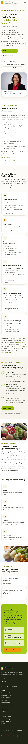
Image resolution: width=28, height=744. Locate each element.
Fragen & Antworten (6, 721)
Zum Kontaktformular (13, 650)
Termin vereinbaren (10, 50)
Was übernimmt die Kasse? (12, 413)
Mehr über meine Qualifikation (9, 161)
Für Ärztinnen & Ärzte (6, 705)
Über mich (4, 714)
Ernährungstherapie (19, 342)
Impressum (3, 732)
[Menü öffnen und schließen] (25, 2)
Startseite (3, 711)
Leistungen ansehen (8, 55)
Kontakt (15, 732)
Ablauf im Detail (7, 408)
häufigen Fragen (5, 157)
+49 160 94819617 (6, 681)
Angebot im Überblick (6, 716)
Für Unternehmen (5, 702)
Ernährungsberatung (21, 346)
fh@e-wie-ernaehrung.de (7, 684)
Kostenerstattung (6, 352)
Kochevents (4, 700)
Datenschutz (10, 732)
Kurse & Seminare (5, 697)
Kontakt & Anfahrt (5, 723)
